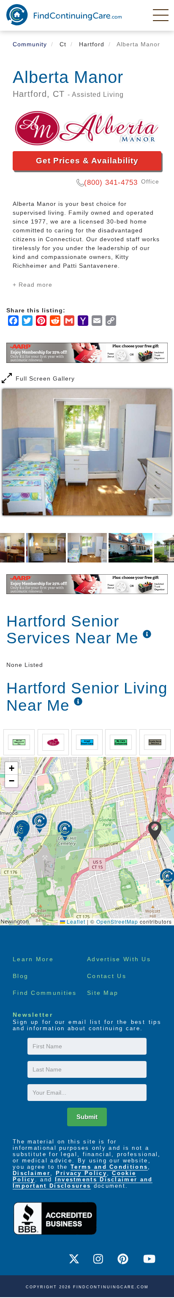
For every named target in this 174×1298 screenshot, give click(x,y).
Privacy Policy (81, 1173)
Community (30, 44)
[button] (154, 831)
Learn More (33, 959)
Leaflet (75, 921)
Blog (20, 976)
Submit (87, 1116)
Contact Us (106, 976)
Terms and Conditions (109, 1167)
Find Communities (45, 992)
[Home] (64, 14)
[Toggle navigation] (161, 14)
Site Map (102, 992)
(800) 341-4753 (111, 183)
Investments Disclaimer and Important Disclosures (82, 1182)
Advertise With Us (119, 959)
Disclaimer (31, 1173)
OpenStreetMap (117, 921)
